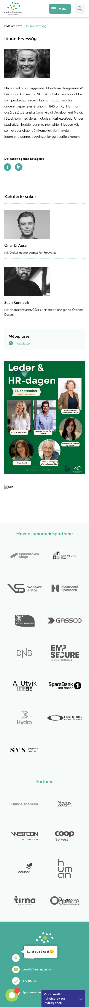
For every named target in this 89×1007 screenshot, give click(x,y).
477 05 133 (29, 981)
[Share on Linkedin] (18, 170)
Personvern (30, 958)
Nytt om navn (13, 26)
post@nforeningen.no (36, 969)
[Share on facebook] (7, 170)
